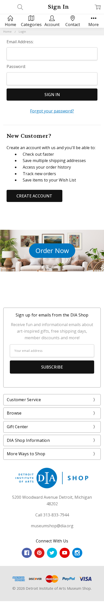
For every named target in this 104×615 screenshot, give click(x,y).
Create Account (34, 196)
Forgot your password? (52, 111)
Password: (16, 66)
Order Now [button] (52, 250)
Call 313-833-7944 (52, 515)
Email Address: (20, 41)
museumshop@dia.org (52, 526)
